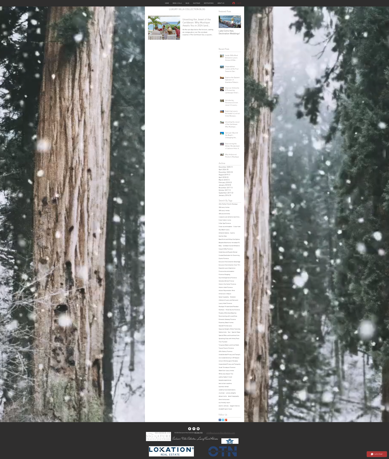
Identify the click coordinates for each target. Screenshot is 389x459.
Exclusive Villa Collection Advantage (229, 262)
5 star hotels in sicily (225, 220)
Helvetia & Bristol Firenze (226, 281)
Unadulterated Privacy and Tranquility (230, 355)
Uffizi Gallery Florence (225, 351)
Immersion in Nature (225, 294)
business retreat (224, 387)
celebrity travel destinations (227, 390)
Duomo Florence (224, 258)
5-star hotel (237, 227)
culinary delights (231, 393)
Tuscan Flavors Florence (226, 348)
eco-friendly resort (224, 403)
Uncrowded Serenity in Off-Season (229, 358)
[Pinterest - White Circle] (193, 428)
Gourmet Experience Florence (228, 278)
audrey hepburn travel (225, 377)
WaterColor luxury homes (226, 371)
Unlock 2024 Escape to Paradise (228, 361)
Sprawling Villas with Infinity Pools (229, 339)
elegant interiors (235, 406)
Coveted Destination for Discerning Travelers (230, 255)
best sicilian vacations (225, 383)
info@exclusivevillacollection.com (220, 432)
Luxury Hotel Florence (225, 303)
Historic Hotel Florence (226, 287)
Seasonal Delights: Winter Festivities (229, 329)
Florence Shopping (224, 274)
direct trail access (224, 399)
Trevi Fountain (223, 342)
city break (222, 393)
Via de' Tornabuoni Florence (227, 367)
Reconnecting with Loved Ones (228, 316)
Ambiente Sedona (224, 233)
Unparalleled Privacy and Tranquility (229, 364)
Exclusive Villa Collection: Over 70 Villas (230, 265)
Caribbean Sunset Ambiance (231, 246)
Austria (232, 233)
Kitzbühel (233, 297)
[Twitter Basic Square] (223, 420)
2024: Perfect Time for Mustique (228, 204)
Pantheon (221, 310)
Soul (229, 332)
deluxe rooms (223, 396)
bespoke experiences (225, 380)
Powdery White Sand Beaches (227, 313)
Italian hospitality (224, 297)
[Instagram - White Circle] (198, 428)
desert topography (233, 396)
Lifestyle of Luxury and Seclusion (228, 300)
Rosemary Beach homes (226, 322)
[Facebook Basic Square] (220, 420)
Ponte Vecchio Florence (233, 310)
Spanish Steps (236, 332)
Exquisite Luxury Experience (227, 268)
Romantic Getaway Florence (227, 319)
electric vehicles (224, 406)
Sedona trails (223, 332)
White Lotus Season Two (226, 374)
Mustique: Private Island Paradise (228, 306)
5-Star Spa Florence (225, 223)
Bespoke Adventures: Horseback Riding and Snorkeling (230, 243)
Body (220, 246)
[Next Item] (238, 21)
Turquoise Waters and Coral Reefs (229, 345)
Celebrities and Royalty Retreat (228, 252)
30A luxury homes (224, 207)
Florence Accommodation (226, 271)
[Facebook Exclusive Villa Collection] (189, 428)
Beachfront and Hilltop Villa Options (229, 239)
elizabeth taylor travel (225, 409)
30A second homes (224, 214)
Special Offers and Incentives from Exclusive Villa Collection (230, 335)
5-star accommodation (225, 227)
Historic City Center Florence (227, 284)
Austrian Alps (223, 236)
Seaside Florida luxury (225, 326)
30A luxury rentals (224, 211)
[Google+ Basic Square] (226, 420)
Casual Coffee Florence (226, 249)
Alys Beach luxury (224, 230)
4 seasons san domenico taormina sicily (230, 217)
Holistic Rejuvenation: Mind (227, 290)
